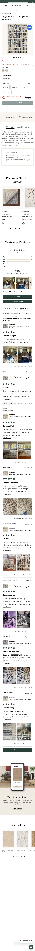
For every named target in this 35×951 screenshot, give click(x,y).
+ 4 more (26, 738)
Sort (16, 308)
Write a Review (21, 301)
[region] (17, 283)
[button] (6, 19)
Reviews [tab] (7, 292)
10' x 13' (15, 92)
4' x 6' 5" (5, 87)
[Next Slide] (30, 283)
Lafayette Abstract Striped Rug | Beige (20, 417)
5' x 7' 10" (14, 87)
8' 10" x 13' (6, 92)
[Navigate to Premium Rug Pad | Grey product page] (12, 197)
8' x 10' (23, 87)
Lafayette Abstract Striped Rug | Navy (20, 327)
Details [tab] (20, 127)
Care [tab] (27, 127)
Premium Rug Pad (6, 214)
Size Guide (30, 83)
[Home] (17, 5)
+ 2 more (27, 360)
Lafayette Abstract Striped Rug (13, 10)
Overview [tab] (10, 127)
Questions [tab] (18, 292)
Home (3, 10)
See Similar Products (28, 97)
